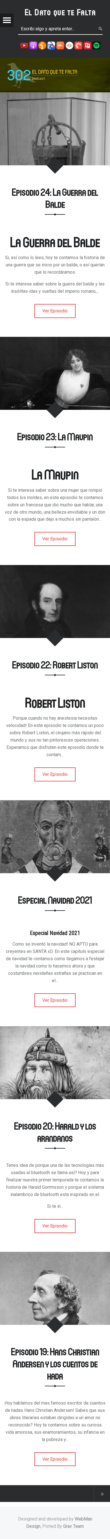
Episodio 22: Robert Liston (55, 664)
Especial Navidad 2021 (55, 899)
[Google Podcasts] (69, 45)
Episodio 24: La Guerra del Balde (55, 198)
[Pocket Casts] (78, 45)
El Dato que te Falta (60, 12)
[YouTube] (24, 45)
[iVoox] (42, 45)
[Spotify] (96, 45)
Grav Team (73, 1526)
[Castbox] (60, 45)
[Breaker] (51, 45)
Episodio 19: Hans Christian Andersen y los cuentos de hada (55, 1363)
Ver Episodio (55, 311)
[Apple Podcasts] (33, 45)
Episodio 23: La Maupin (55, 436)
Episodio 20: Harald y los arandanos (55, 1132)
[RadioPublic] (87, 45)
